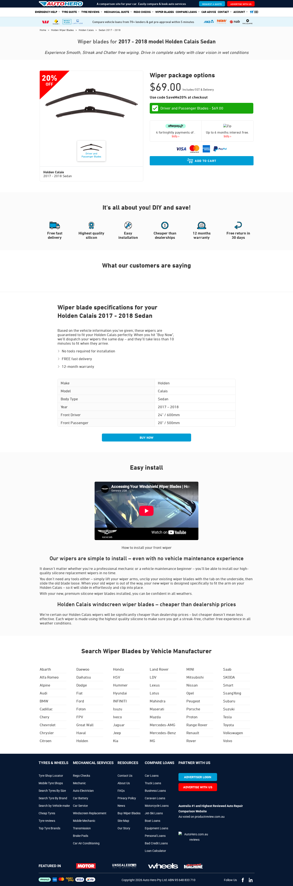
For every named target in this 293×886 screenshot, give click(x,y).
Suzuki (228, 709)
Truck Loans (153, 783)
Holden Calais (86, 29)
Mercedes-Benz (163, 733)
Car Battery (80, 798)
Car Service (80, 805)
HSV (116, 677)
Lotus (154, 693)
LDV (153, 677)
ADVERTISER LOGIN (197, 777)
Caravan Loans (155, 798)
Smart (228, 685)
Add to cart (205, 161)
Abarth (45, 669)
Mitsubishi (195, 677)
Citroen (45, 740)
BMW (44, 701)
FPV (79, 717)
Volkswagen (233, 733)
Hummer (120, 685)
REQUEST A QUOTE (212, 4)
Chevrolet (48, 725)
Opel (190, 693)
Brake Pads (80, 835)
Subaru (229, 701)
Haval (81, 733)
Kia (115, 740)
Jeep (117, 733)
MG (152, 740)
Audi (43, 693)
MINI (190, 669)
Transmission (82, 828)
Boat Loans (152, 820)
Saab (227, 669)
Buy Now (146, 437)
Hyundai (120, 693)
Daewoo (82, 669)
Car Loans (152, 775)
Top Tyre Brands (49, 828)
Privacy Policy (127, 798)
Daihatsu (83, 677)
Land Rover (159, 669)
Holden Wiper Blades (62, 29)
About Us (124, 783)
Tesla (227, 717)
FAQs (121, 790)
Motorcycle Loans (157, 805)
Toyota (228, 725)
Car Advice (208, 12)
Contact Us (125, 775)
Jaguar (119, 725)
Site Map (123, 820)
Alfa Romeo (49, 677)
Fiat (79, 693)
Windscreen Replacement (89, 813)
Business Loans (155, 790)
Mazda (155, 717)
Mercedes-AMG (162, 725)
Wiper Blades (164, 12)
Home (43, 29)
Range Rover (196, 725)
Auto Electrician (83, 790)
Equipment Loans (156, 828)
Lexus (155, 685)
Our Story (124, 828)
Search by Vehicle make (54, 805)
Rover (191, 740)
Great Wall (85, 725)
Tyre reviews (47, 820)
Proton (192, 717)
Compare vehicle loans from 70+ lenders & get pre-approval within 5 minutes (143, 22)
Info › (175, 136)
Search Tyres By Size (52, 790)
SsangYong (232, 693)
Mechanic (79, 783)
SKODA (229, 677)
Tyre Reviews (90, 12)
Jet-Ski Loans (154, 813)
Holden (82, 740)
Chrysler (47, 733)
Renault (192, 733)
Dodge (81, 685)
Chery (44, 717)
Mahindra (157, 701)
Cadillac (46, 709)
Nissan (192, 685)
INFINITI (120, 701)
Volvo (227, 740)
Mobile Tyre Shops (51, 783)
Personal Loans (155, 835)
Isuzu (117, 709)
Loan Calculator (155, 851)
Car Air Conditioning (86, 843)
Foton (81, 709)
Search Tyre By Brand (53, 798)
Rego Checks (81, 775)
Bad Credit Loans (156, 843)
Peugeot (193, 701)
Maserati (157, 709)
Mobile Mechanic (84, 820)
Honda (118, 669)
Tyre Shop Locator (51, 775)
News (121, 805)
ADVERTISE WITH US (240, 4)
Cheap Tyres (47, 813)
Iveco (117, 717)
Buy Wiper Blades (129, 813)
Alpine (45, 685)
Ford (80, 701)
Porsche (193, 709)
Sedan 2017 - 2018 (110, 29)
